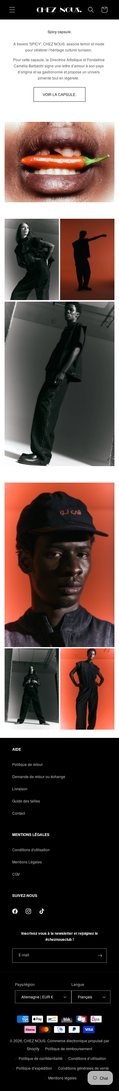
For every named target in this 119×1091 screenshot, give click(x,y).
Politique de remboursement (68, 1048)
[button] (12, 9)
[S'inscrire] (99, 955)
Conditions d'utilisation (31, 849)
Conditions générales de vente (83, 1068)
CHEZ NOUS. (35, 1040)
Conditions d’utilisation (87, 1058)
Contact (18, 813)
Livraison (19, 788)
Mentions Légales (27, 861)
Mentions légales (62, 1077)
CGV (16, 874)
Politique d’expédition (34, 1068)
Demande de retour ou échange (38, 776)
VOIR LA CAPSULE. (59, 94)
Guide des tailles (26, 800)
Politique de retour (27, 764)
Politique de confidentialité (41, 1058)
